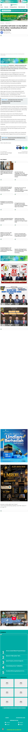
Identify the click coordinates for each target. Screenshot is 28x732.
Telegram (21, 724)
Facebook (8, 722)
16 (23, 707)
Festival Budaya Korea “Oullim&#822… (14, 666)
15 (22, 707)
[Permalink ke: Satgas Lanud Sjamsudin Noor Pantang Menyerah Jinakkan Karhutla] (6, 213)
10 (15, 707)
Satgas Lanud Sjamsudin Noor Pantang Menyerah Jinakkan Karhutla (6, 219)
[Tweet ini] (20, 148)
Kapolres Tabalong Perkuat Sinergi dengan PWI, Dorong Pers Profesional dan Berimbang (21, 251)
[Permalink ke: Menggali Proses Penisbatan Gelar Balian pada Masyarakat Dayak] (6, 197)
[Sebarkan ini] (17, 148)
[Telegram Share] (23, 148)
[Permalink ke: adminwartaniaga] (1, 32)
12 (18, 707)
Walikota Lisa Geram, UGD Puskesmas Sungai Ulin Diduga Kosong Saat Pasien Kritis (6, 234)
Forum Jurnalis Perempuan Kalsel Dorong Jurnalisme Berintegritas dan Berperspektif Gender (6, 189)
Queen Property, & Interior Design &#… (15, 660)
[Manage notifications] (3, 729)
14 (20, 707)
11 (16, 707)
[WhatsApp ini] (26, 148)
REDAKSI (7, 717)
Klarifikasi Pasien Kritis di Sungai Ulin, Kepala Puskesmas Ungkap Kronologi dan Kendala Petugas (21, 189)
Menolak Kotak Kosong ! (23, 152)
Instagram (21, 722)
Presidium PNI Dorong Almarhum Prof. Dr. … (15, 671)
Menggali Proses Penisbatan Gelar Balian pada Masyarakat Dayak (6, 203)
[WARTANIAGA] (13, 4)
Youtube (8, 724)
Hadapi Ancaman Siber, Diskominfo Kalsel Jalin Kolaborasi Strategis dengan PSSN (21, 220)
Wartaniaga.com (4, 65)
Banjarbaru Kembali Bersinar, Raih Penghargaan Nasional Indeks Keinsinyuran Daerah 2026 (6, 172)
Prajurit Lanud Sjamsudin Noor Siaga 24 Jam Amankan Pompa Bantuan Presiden (21, 235)
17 (24, 707)
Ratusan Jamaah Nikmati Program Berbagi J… (16, 650)
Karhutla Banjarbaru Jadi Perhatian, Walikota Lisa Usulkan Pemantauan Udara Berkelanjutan (6, 249)
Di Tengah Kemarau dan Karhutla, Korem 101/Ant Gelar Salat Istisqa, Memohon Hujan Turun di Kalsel (21, 205)
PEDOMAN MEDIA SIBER (20, 717)
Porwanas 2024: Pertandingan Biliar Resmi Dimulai (6, 153)
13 (19, 707)
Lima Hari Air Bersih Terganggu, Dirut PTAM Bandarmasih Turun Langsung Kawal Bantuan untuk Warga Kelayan (21, 174)
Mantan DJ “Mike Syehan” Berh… (13, 655)
